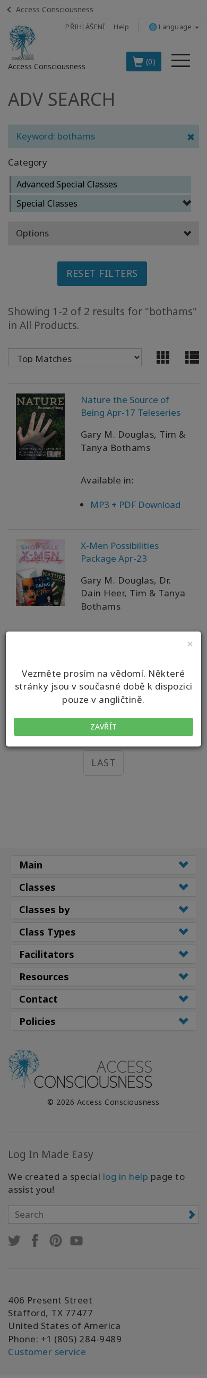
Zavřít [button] (103, 726)
